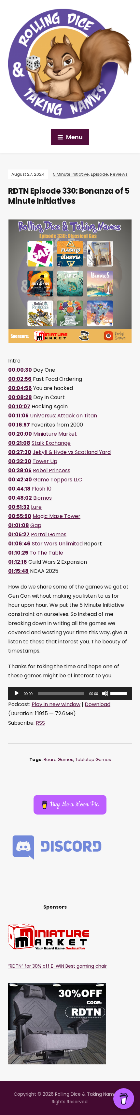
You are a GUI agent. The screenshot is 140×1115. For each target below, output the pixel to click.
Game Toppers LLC (57, 479)
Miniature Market (55, 434)
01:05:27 (19, 534)
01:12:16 (17, 562)
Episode (99, 174)
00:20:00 (20, 434)
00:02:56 (20, 379)
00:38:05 (20, 470)
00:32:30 (19, 461)
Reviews (119, 174)
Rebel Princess (51, 470)
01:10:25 (18, 553)
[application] (70, 693)
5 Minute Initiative (71, 174)
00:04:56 (20, 388)
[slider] (119, 693)
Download (97, 704)
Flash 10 (41, 489)
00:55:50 (19, 516)
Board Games (58, 759)
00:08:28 (20, 397)
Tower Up (45, 461)
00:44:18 (19, 489)
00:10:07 (19, 406)
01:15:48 (18, 571)
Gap (35, 525)
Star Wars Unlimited (57, 543)
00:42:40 (20, 479)
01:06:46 (19, 543)
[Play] (16, 693)
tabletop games (93, 759)
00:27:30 (19, 452)
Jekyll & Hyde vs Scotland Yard (72, 452)
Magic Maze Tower (56, 516)
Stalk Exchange (51, 443)
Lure (36, 507)
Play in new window (56, 704)
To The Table (46, 553)
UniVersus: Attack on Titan (63, 415)
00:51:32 (19, 507)
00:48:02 (20, 498)
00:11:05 (18, 415)
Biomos (42, 498)
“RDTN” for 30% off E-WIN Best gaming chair (57, 966)
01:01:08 (18, 525)
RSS (40, 723)
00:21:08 (19, 443)
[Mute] (105, 693)
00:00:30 (20, 370)
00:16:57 (19, 424)
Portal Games (48, 534)
